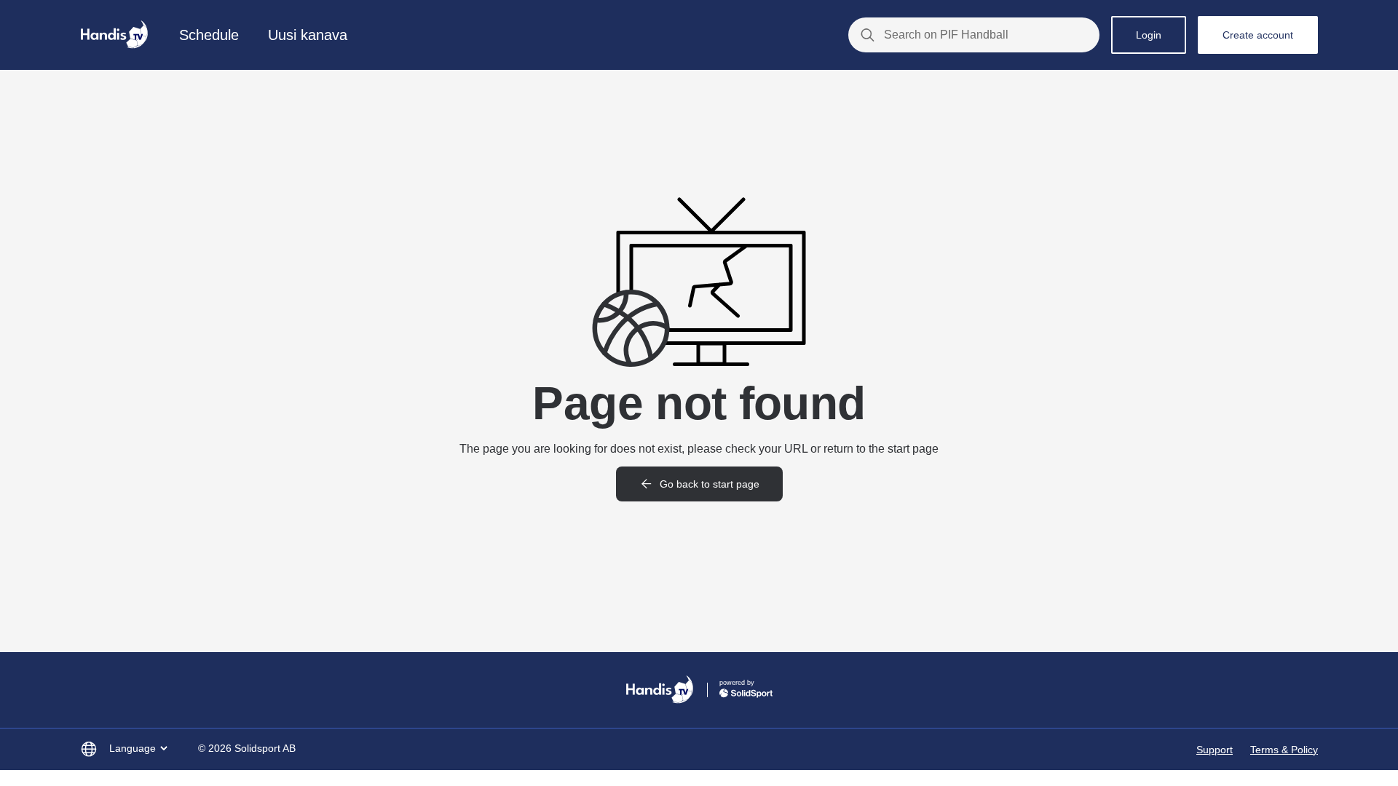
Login (1148, 35)
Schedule (209, 35)
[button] (699, 484)
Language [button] (132, 748)
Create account (1258, 35)
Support (1214, 749)
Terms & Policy (1284, 749)
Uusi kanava (307, 35)
